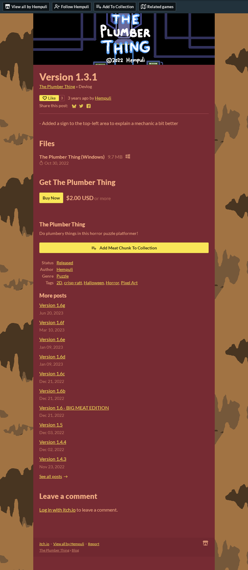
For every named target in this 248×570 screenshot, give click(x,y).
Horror (112, 282)
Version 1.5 (51, 424)
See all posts (50, 476)
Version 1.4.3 (52, 459)
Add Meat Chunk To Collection (128, 247)
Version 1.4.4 (52, 442)
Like (52, 97)
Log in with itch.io (57, 509)
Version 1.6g (52, 305)
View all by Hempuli (68, 544)
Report (93, 544)
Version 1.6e (52, 339)
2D (59, 282)
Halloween (94, 282)
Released (65, 262)
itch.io (44, 544)
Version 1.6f (51, 322)
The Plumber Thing (57, 86)
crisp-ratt (73, 282)
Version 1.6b (52, 391)
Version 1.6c (52, 373)
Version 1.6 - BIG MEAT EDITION (74, 407)
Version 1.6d (52, 356)
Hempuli (103, 98)
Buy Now (51, 197)
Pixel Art (129, 282)
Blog (75, 550)
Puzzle (63, 276)
